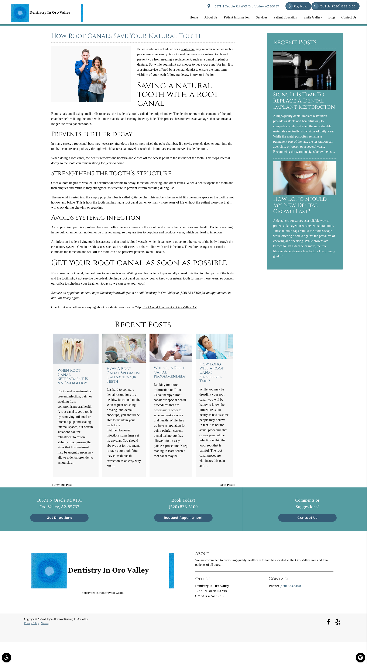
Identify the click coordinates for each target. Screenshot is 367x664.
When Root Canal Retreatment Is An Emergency (73, 377)
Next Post (226, 485)
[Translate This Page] (360, 657)
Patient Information (237, 17)
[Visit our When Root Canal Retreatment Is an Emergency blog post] (76, 349)
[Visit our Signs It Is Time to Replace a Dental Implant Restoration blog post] (304, 89)
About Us (210, 17)
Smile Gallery (312, 17)
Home (194, 17)
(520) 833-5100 (190, 293)
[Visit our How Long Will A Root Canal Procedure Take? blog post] (214, 346)
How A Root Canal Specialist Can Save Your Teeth (124, 375)
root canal (188, 49)
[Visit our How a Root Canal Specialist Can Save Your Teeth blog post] (124, 348)
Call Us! (337, 6)
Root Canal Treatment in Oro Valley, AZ (170, 307)
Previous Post (63, 485)
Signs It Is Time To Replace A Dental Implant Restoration (304, 101)
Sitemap (45, 623)
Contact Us (348, 17)
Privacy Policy (31, 623)
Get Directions (59, 517)
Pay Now (300, 6)
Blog (331, 17)
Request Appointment (183, 517)
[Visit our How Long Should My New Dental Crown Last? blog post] (304, 193)
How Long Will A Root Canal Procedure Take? (211, 373)
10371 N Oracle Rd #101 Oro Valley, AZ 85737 (245, 6)
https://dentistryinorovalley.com (113, 293)
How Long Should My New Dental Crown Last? (300, 205)
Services (261, 17)
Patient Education (285, 17)
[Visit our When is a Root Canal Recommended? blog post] (171, 348)
